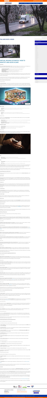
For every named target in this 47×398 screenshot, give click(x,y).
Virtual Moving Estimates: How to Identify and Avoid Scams (12, 61)
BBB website (10, 284)
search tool (13, 279)
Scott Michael (19, 206)
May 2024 (36, 46)
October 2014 (37, 56)
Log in (36, 79)
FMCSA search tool (7, 299)
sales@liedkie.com (6, 393)
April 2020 (36, 47)
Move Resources (37, 3)
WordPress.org (37, 82)
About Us (22, 3)
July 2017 (36, 49)
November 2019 (37, 48)
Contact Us (41, 3)
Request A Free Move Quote (22, 391)
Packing (33, 3)
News (36, 75)
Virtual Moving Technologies (24, 378)
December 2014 (37, 54)
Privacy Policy (39, 397)
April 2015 (36, 50)
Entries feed (37, 80)
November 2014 (37, 55)
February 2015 (37, 52)
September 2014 (37, 57)
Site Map (42, 397)
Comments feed (37, 81)
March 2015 (37, 51)
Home (19, 3)
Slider (36, 76)
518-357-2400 (41, 0)
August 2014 (37, 58)
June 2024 (36, 45)
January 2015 (37, 53)
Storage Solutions (30, 3)
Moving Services (25, 3)
